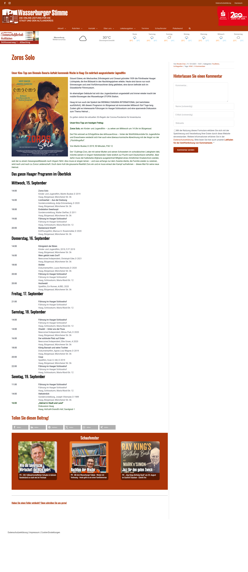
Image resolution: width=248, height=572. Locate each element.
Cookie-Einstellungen (50, 532)
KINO (191, 66)
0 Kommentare (199, 66)
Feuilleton (215, 64)
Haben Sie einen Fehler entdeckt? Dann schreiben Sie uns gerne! (39, 502)
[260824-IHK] (37, 443)
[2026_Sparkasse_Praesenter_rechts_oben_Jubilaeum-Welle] (232, 7)
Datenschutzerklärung (18, 532)
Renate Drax (181, 64)
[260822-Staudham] (140, 443)
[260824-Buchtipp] (89, 443)
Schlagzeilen (178, 66)
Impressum (34, 532)
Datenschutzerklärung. (183, 140)
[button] (190, 28)
